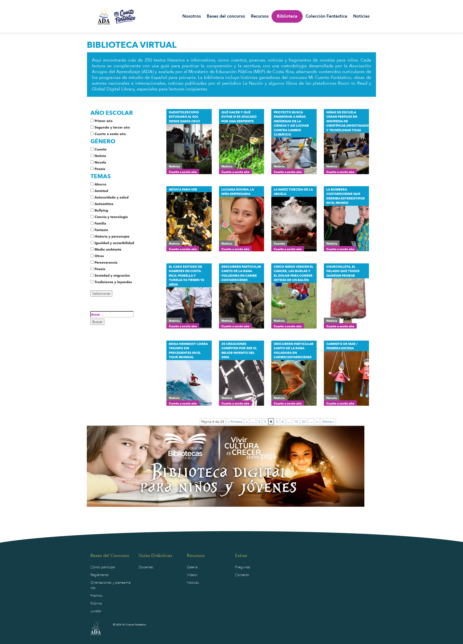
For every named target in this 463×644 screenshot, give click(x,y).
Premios (96, 596)
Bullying (101, 210)
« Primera (235, 422)
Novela (100, 162)
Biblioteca (287, 16)
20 (304, 422)
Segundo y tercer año (112, 127)
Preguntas (242, 567)
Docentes (146, 567)
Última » (328, 422)
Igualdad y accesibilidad (114, 243)
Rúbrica (96, 603)
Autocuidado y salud (112, 197)
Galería (192, 567)
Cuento (101, 149)
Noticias (361, 16)
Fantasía (101, 230)
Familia (100, 223)
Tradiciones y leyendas (113, 282)
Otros (99, 256)
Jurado (95, 611)
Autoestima (104, 204)
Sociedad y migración (112, 275)
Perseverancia (106, 262)
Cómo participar (102, 567)
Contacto (242, 575)
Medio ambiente (108, 249)
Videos (192, 575)
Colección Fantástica (326, 16)
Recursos (260, 16)
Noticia (100, 156)
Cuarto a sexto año (110, 134)
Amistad (101, 191)
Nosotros (191, 16)
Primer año (104, 121)
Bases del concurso (226, 16)
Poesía (100, 169)
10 (296, 422)
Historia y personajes (112, 236)
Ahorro (100, 184)
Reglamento (99, 575)
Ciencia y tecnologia (111, 217)
